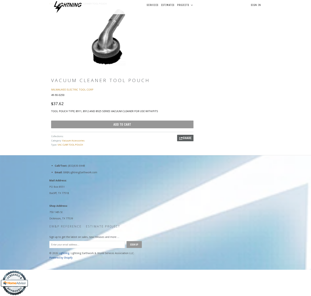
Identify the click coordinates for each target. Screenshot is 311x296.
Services (152, 5)
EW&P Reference (65, 226)
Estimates (167, 5)
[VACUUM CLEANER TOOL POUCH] (108, 37)
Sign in (256, 5)
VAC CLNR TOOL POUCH (70, 144)
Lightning (64, 253)
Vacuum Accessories (73, 140)
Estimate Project (103, 226)
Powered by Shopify (61, 257)
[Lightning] (67, 7)
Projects (184, 5)
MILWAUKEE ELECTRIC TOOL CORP (72, 89)
